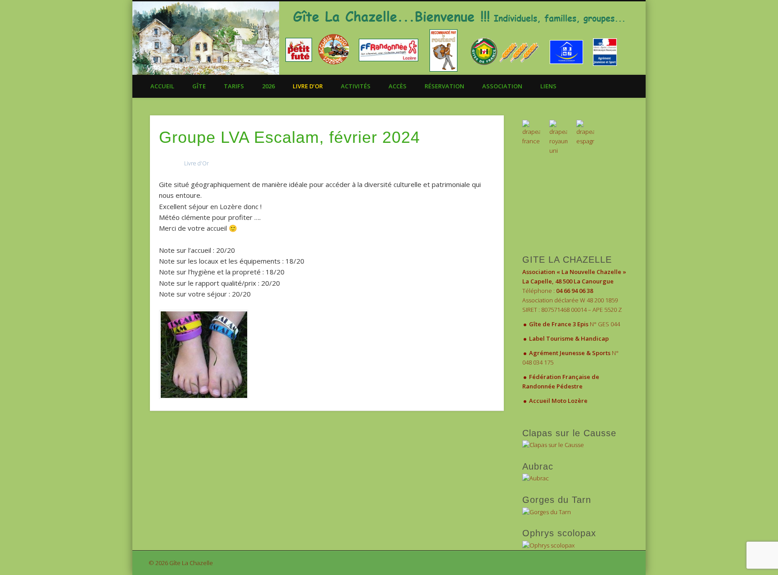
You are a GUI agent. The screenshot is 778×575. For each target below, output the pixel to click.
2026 (268, 86)
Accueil (162, 86)
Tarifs (234, 86)
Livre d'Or (196, 163)
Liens (548, 86)
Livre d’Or (308, 86)
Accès (398, 86)
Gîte (199, 86)
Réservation (444, 86)
